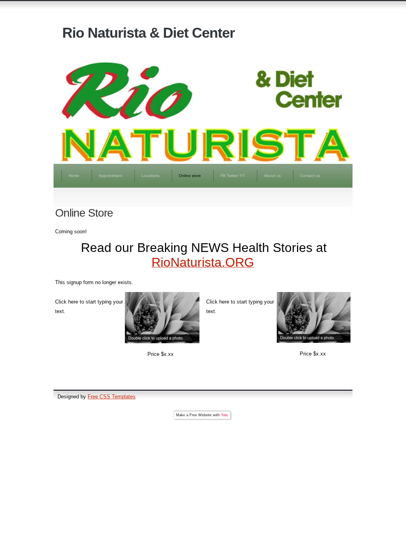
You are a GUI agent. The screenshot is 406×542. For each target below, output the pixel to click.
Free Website (201, 415)
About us (272, 175)
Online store (190, 175)
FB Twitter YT (232, 175)
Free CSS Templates (112, 397)
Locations (150, 175)
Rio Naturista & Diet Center (148, 33)
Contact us (310, 175)
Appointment (110, 175)
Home (74, 175)
